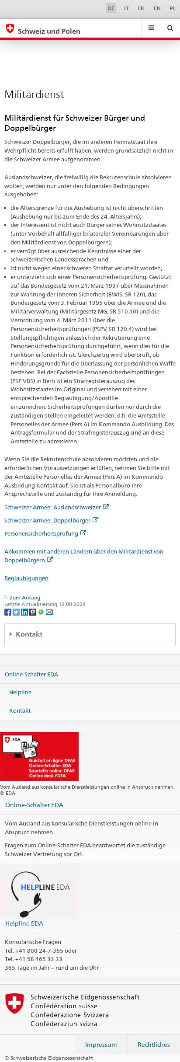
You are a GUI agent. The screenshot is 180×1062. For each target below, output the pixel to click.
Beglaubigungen (26, 578)
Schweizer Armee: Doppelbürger (47, 520)
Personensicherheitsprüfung (41, 533)
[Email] (49, 611)
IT (126, 8)
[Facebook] (8, 611)
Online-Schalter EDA (31, 674)
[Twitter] (17, 611)
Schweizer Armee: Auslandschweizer (52, 507)
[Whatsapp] (42, 611)
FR (141, 8)
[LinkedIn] (25, 611)
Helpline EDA (24, 923)
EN (157, 8)
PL (173, 8)
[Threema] (33, 611)
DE (110, 8)
